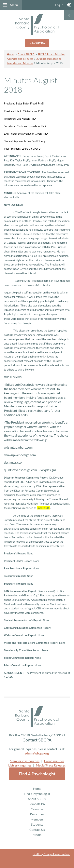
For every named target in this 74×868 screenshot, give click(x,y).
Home (10, 54)
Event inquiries (54, 761)
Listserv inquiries (19, 765)
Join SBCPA (37, 43)
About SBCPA (26, 54)
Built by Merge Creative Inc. (51, 854)
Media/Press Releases (51, 765)
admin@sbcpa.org (37, 753)
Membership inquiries (24, 761)
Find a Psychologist (37, 773)
